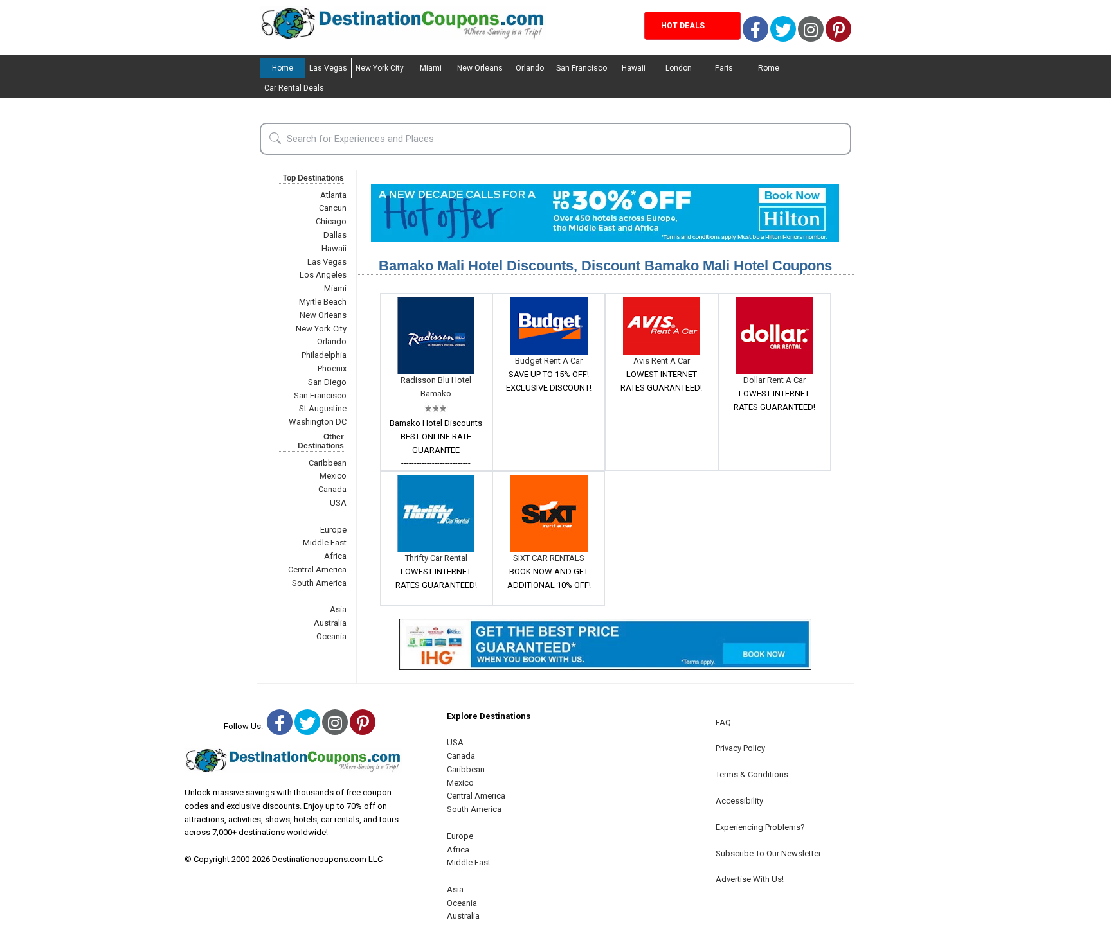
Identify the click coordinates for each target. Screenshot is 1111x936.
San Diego (327, 382)
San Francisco (581, 68)
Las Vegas (328, 68)
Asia (338, 609)
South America (319, 583)
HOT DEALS (683, 25)
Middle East (325, 542)
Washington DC (318, 422)
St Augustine (323, 408)
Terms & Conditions (752, 774)
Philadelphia (324, 355)
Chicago (331, 221)
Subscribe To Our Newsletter (768, 853)
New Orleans (480, 68)
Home (282, 68)
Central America (317, 569)
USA (338, 503)
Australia (330, 623)
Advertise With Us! (750, 879)
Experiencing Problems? (760, 827)
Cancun (333, 208)
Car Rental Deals (294, 88)
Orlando (530, 68)
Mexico (333, 476)
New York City (380, 68)
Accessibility (739, 801)
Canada (332, 489)
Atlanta (333, 195)
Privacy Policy (740, 748)
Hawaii (634, 68)
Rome (768, 68)
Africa (335, 556)
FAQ (723, 722)
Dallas (335, 235)
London (678, 68)
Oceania (331, 636)
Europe (333, 529)
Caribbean (328, 463)
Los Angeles (323, 274)
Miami (431, 68)
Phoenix (332, 368)
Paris (724, 68)
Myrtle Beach (323, 301)
